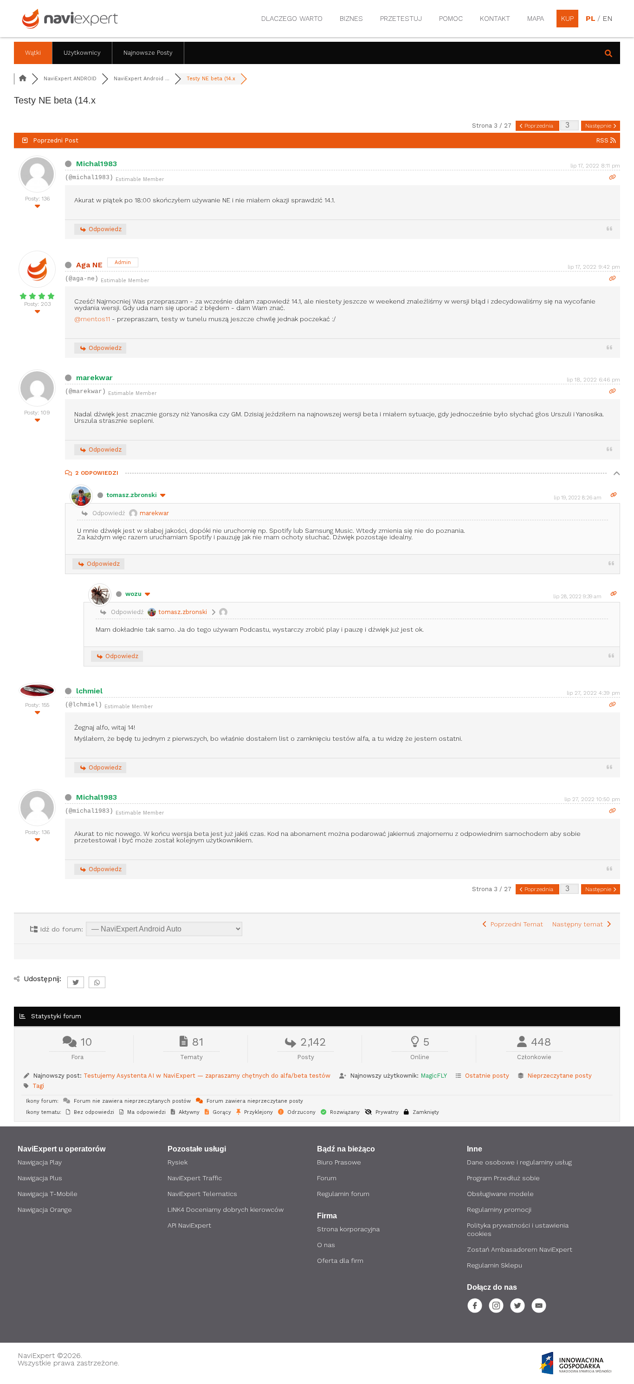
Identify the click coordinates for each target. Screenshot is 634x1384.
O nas (326, 1244)
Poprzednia (539, 126)
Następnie (599, 126)
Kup (567, 18)
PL (590, 18)
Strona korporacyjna (348, 1229)
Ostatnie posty (487, 1075)
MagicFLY (434, 1075)
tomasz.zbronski (132, 495)
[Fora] (22, 79)
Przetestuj (401, 18)
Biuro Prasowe (339, 1162)
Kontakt (495, 18)
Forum (326, 1178)
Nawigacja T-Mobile (48, 1193)
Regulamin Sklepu (494, 1265)
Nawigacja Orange (45, 1209)
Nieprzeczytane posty (559, 1075)
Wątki (33, 52)
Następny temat (579, 924)
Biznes (351, 18)
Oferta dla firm (340, 1260)
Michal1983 (96, 163)
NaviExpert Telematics (202, 1193)
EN (607, 18)
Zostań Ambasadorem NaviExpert (519, 1249)
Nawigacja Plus (40, 1178)
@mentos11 (92, 319)
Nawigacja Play (40, 1162)
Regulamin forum (343, 1193)
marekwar (94, 377)
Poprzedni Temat (515, 924)
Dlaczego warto (292, 18)
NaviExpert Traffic (195, 1178)
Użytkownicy (82, 52)
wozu (133, 593)
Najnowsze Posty (148, 52)
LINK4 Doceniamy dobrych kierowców (226, 1209)
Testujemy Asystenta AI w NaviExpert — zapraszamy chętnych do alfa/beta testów (207, 1075)
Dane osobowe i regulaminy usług (519, 1162)
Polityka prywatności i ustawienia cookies (518, 1229)
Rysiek (178, 1162)
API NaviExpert (189, 1225)
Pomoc (451, 18)
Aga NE (89, 264)
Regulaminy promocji (499, 1209)
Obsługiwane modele (500, 1193)
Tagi (38, 1085)
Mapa (535, 18)
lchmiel (89, 690)
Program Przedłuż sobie (503, 1178)
